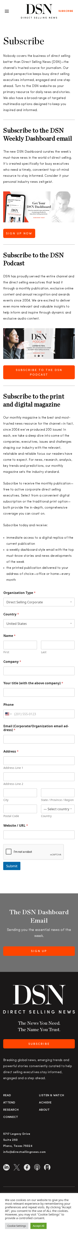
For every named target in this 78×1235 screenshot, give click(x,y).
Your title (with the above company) (33, 683)
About (44, 1109)
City (5, 800)
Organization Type (19, 593)
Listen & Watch (51, 1095)
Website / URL (15, 825)
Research (11, 1109)
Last (43, 652)
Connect (10, 1117)
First (6, 652)
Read (7, 1095)
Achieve (45, 1102)
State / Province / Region (57, 800)
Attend (9, 1102)
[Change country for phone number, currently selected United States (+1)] (8, 714)
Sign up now (19, 233)
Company (12, 662)
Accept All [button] (38, 1226)
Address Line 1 (13, 767)
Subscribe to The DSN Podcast (39, 372)
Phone (8, 705)
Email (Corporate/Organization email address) (36, 728)
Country (11, 614)
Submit (11, 866)
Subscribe (65, 11)
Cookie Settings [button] (16, 1226)
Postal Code (11, 816)
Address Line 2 (13, 784)
